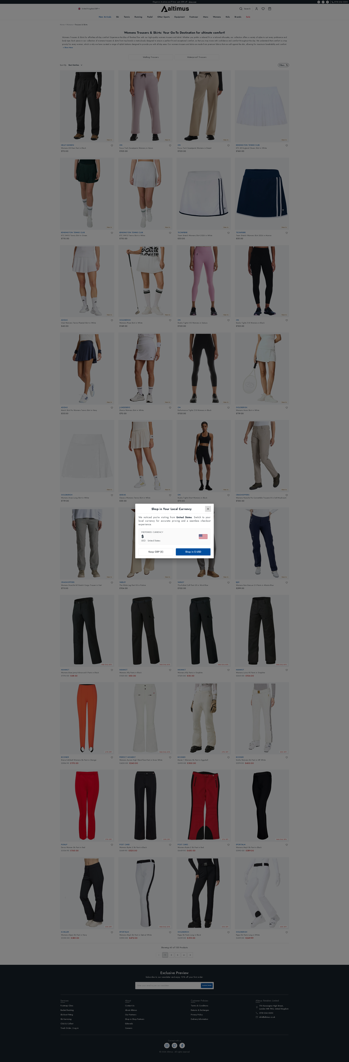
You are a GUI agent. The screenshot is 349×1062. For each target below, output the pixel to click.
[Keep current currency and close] (208, 509)
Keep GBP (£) (155, 552)
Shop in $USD (193, 552)
